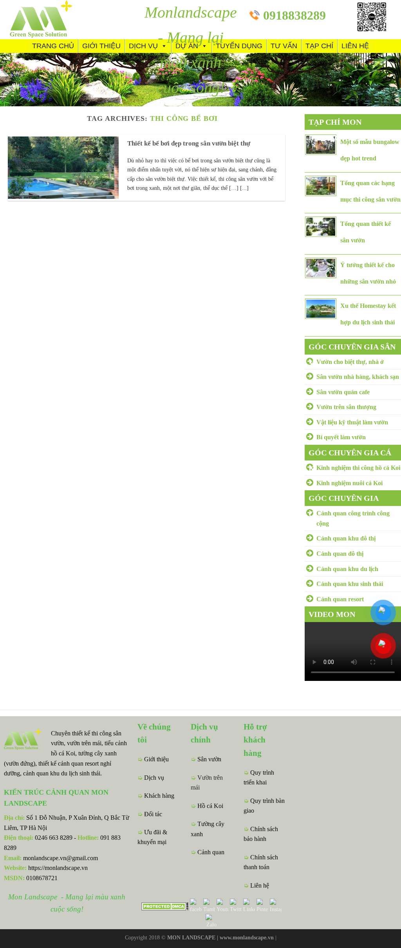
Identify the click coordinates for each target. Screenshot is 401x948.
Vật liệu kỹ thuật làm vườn (352, 422)
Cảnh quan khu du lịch (347, 569)
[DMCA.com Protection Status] (164, 905)
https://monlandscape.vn (58, 867)
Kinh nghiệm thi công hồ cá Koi (358, 467)
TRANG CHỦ (53, 46)
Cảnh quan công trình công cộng (353, 518)
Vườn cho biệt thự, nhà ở (350, 361)
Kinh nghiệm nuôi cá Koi (349, 483)
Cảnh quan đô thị (339, 553)
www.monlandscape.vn (247, 937)
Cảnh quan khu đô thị (346, 538)
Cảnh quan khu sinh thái (349, 583)
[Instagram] (275, 906)
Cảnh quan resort (340, 599)
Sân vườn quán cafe (343, 392)
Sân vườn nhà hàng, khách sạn (357, 376)
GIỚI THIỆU (101, 46)
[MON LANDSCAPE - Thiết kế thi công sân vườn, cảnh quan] (55, 19)
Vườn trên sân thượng (346, 407)
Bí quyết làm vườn (341, 437)
